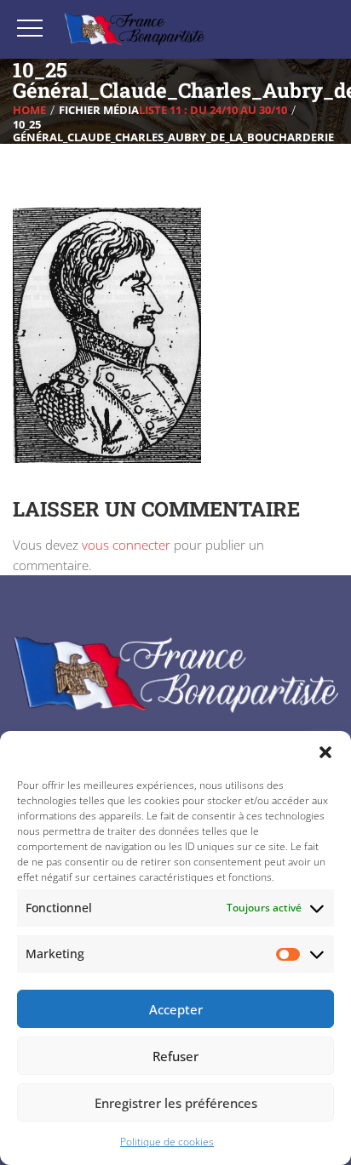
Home (29, 109)
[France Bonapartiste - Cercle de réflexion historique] (134, 29)
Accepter (176, 1009)
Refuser (175, 1056)
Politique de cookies (167, 1141)
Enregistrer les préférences (176, 1102)
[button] (325, 752)
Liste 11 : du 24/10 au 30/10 (213, 109)
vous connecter (126, 544)
